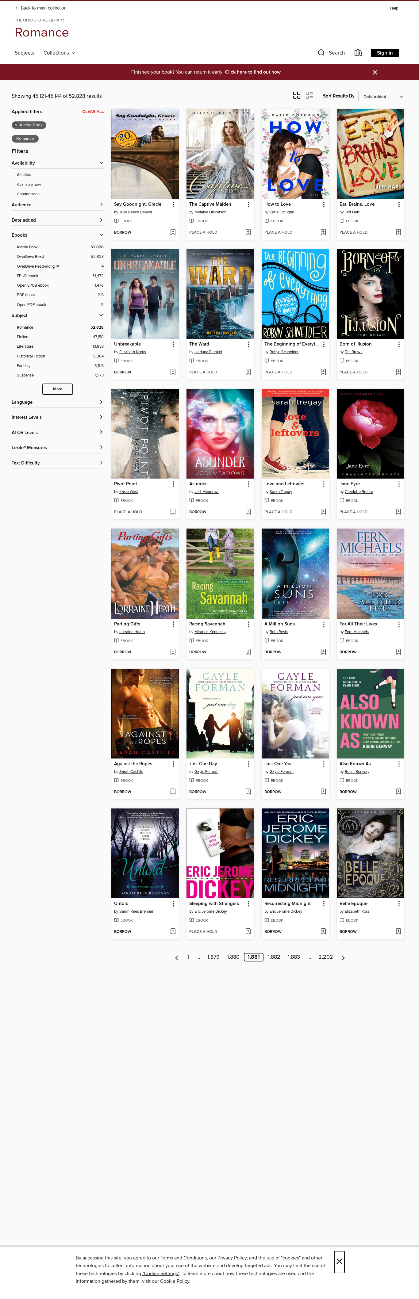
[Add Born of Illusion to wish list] (398, 372)
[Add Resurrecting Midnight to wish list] (323, 932)
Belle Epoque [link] (353, 904)
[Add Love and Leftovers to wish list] (323, 512)
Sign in (385, 53)
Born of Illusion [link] (356, 344)
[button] (330, 54)
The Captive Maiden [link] (210, 204)
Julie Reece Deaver (135, 212)
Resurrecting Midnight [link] (287, 904)
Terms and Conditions (183, 1258)
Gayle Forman (206, 771)
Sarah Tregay (281, 491)
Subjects (24, 53)
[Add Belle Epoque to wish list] (398, 932)
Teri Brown (354, 352)
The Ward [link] (199, 344)
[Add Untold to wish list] (173, 932)
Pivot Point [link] (125, 484)
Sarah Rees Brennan (136, 911)
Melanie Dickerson (210, 212)
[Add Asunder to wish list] (248, 512)
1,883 (294, 957)
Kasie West (128, 491)
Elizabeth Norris (132, 352)
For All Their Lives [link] (358, 624)
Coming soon (28, 194)
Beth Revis (279, 631)
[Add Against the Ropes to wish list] (173, 792)
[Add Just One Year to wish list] (323, 792)
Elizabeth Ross (357, 911)
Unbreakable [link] (127, 344)
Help (394, 8)
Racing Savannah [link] (207, 624)
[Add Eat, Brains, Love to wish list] (398, 233)
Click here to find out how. (253, 72)
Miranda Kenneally (210, 631)
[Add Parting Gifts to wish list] (173, 652)
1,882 (274, 957)
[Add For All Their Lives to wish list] (398, 652)
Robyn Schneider (284, 352)
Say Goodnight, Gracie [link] (137, 204)
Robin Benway (357, 771)
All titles (24, 175)
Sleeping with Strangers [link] (214, 904)
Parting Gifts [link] (127, 624)
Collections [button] (57, 53)
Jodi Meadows (206, 491)
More (57, 389)
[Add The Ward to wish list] (248, 372)
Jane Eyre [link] (350, 484)
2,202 (325, 957)
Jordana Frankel (208, 352)
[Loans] (358, 54)
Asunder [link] (198, 484)
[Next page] (343, 957)
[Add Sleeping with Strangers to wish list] (248, 932)
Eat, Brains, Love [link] (357, 204)
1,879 (213, 957)
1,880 (233, 957)
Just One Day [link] (203, 764)
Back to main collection (43, 8)
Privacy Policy (232, 1258)
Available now (29, 184)
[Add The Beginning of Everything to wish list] (323, 372)
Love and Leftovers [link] (284, 484)
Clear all (93, 111)
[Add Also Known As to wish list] (398, 792)
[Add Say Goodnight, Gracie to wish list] (173, 233)
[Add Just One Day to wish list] (248, 792)
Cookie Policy (174, 1281)
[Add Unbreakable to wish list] (173, 372)
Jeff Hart (352, 212)
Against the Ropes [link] (133, 764)
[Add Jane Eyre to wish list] (398, 512)
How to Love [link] (277, 204)
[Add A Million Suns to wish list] (323, 652)
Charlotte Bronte (359, 491)
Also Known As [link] (355, 764)
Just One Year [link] (278, 764)
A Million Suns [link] (279, 624)
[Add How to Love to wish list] (323, 233)
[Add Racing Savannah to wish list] (248, 652)
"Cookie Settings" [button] (160, 1273)
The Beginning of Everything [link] (292, 344)
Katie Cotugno (282, 212)
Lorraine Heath (132, 631)
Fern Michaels (357, 631)
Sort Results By (339, 96)
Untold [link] (121, 904)
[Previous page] (177, 957)
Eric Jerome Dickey (210, 911)
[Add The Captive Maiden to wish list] (248, 233)
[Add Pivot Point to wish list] (173, 512)
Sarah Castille (131, 771)
